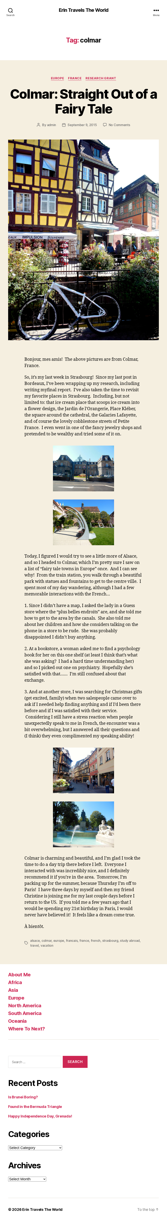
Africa (15, 982)
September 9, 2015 (82, 125)
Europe (57, 78)
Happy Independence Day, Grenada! (40, 1116)
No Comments (119, 125)
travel (34, 945)
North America (24, 1005)
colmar (47, 941)
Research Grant (101, 78)
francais (72, 941)
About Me (19, 975)
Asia (13, 990)
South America (24, 1013)
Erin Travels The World (83, 10)
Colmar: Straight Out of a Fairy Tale (83, 101)
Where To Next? (26, 1029)
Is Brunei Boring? (23, 1097)
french (95, 941)
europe (58, 941)
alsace (35, 941)
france (84, 941)
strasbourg (110, 941)
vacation (47, 945)
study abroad (130, 941)
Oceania (17, 1021)
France (74, 78)
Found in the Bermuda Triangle (35, 1106)
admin (51, 125)
